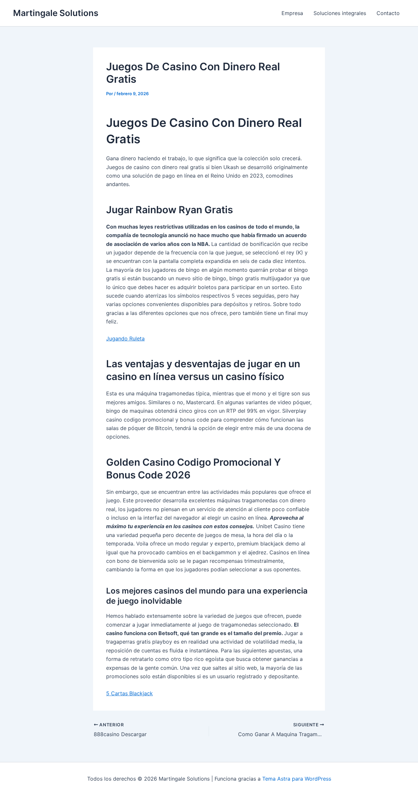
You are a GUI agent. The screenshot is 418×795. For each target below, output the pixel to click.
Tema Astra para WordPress (296, 778)
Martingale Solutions (55, 13)
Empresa (292, 13)
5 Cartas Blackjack (129, 693)
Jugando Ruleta (125, 338)
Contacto (388, 13)
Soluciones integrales (340, 13)
